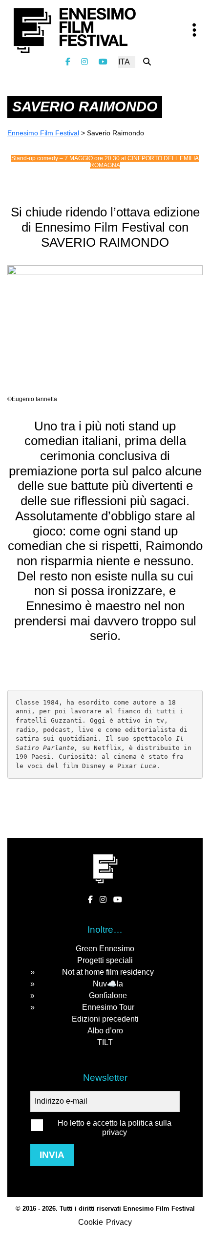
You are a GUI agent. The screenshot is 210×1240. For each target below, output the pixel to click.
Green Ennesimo (105, 948)
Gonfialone (108, 995)
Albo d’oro (105, 1030)
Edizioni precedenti (105, 1019)
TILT (105, 1042)
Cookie (90, 1222)
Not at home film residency (108, 972)
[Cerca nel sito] (147, 62)
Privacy (119, 1222)
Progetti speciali (105, 960)
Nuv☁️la (108, 984)
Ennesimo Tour (108, 1007)
